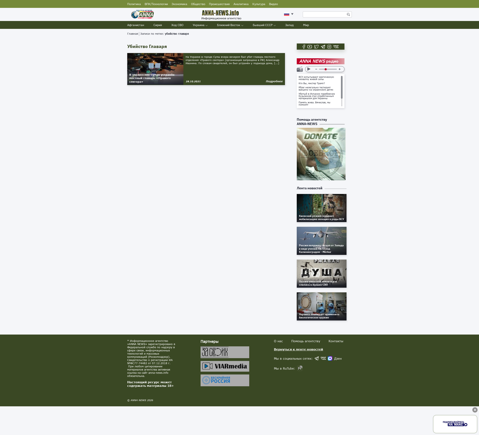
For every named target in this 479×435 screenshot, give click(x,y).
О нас (278, 341)
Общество (198, 4)
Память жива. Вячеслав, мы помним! (314, 103)
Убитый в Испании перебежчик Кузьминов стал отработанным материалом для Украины (317, 96)
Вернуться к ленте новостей (298, 349)
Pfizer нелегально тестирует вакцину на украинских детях (316, 88)
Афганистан (135, 25)
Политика (134, 4)
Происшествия (219, 4)
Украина (199, 25)
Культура (258, 4)
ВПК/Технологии (156, 4)
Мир (306, 25)
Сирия (157, 25)
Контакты (336, 341)
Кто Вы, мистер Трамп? (312, 83)
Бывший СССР (263, 25)
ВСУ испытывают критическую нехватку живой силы (316, 78)
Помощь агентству (305, 341)
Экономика (179, 4)
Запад (289, 25)
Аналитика (241, 4)
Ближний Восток (228, 25)
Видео (273, 4)
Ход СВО (177, 25)
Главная (132, 33)
